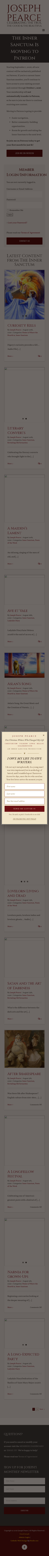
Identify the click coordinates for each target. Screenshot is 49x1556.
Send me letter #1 (24, 809)
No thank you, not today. (24, 819)
